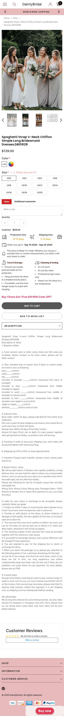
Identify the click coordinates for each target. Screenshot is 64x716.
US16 (9, 192)
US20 (39, 192)
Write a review (32, 640)
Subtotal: (6, 229)
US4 (40, 178)
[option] (32, 11)
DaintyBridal (32, 4)
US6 (55, 178)
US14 (55, 185)
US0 (9, 178)
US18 (24, 192)
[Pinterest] (3, 688)
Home (6, 18)
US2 (24, 178)
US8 (9, 185)
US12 (39, 185)
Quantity (6, 217)
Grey (15, 18)
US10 (24, 185)
